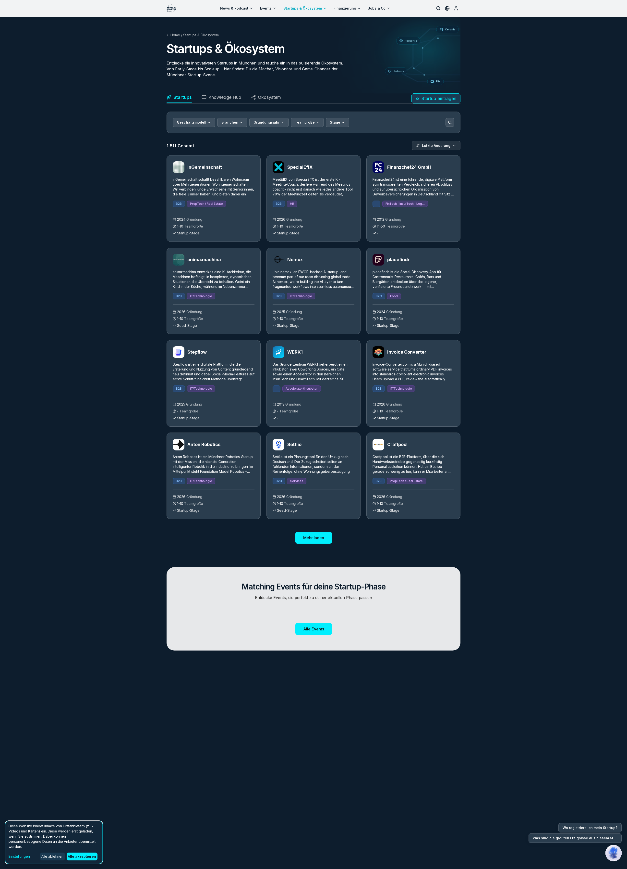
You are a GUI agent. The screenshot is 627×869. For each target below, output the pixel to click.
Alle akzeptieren (82, 856)
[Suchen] (450, 122)
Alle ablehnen (52, 856)
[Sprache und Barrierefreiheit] (447, 8)
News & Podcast (234, 8)
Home (175, 35)
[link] (214, 198)
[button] (613, 853)
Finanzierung (345, 8)
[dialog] (54, 842)
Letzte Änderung (436, 145)
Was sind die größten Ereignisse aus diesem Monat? (577, 838)
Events (266, 8)
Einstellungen (19, 856)
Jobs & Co (377, 8)
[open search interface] (438, 8)
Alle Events (313, 628)
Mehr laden (313, 537)
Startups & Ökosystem (302, 8)
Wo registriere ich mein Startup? (590, 828)
